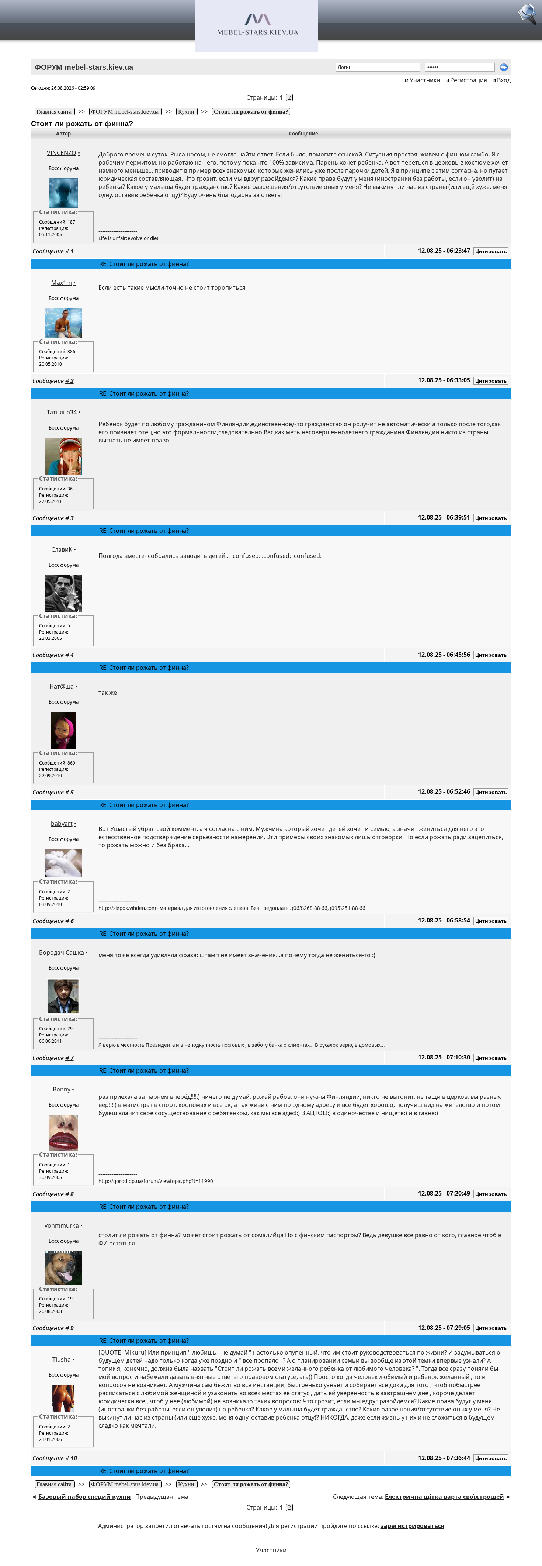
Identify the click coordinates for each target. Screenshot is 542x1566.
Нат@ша (61, 686)
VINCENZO (61, 153)
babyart (62, 824)
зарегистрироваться (412, 1526)
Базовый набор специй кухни (84, 1497)
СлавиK (61, 549)
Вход (504, 80)
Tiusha (61, 1359)
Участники (425, 80)
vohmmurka (62, 1225)
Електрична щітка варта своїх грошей (444, 1497)
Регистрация (468, 80)
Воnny (61, 1089)
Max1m (61, 283)
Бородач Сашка (61, 952)
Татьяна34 (62, 412)
